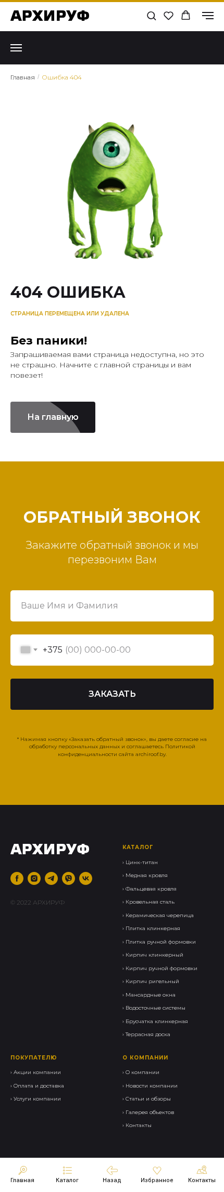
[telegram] (51, 878)
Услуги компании (37, 1098)
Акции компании (37, 1072)
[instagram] (34, 878)
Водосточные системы (155, 1007)
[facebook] (16, 878)
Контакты (139, 1125)
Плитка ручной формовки (161, 941)
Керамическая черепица (160, 915)
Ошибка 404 (62, 77)
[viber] (68, 878)
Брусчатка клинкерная (157, 1021)
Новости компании (152, 1085)
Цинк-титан (142, 862)
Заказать (112, 694)
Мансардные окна (151, 994)
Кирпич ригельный (152, 981)
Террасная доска (148, 1034)
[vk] (85, 878)
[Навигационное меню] (208, 15)
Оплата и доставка (39, 1085)
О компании (142, 1072)
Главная (22, 77)
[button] (151, 15)
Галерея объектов (150, 1112)
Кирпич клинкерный (154, 954)
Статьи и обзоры (148, 1098)
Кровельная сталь (150, 901)
